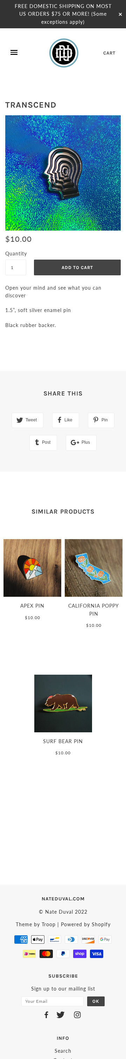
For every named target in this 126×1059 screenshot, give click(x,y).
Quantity (15, 253)
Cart (109, 53)
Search (63, 1051)
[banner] (64, 52)
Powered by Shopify (86, 924)
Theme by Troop (36, 924)
